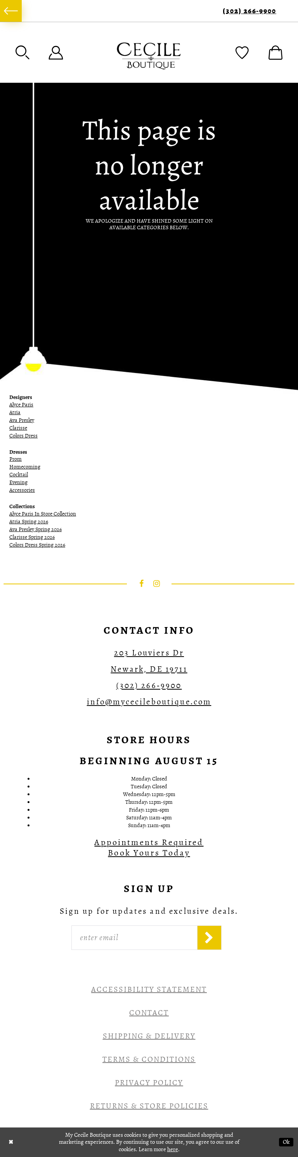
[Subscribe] (209, 937)
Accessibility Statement (149, 989)
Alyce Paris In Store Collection (42, 514)
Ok (286, 1142)
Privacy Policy (149, 1082)
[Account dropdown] (56, 52)
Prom (15, 459)
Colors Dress (23, 435)
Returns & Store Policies (149, 1106)
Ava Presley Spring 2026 (35, 529)
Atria (15, 412)
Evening (18, 482)
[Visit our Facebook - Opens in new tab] (142, 584)
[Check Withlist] (242, 52)
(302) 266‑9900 (249, 11)
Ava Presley (21, 420)
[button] (22, 52)
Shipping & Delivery (149, 1036)
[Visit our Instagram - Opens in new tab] (157, 584)
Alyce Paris (21, 404)
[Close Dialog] (11, 1142)
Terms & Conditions (149, 1059)
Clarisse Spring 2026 (32, 537)
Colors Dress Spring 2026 (37, 545)
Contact (149, 1012)
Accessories (22, 490)
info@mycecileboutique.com (149, 701)
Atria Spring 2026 (28, 521)
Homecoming (24, 466)
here (172, 1149)
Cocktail (18, 474)
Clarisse (18, 428)
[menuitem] (11, 11)
